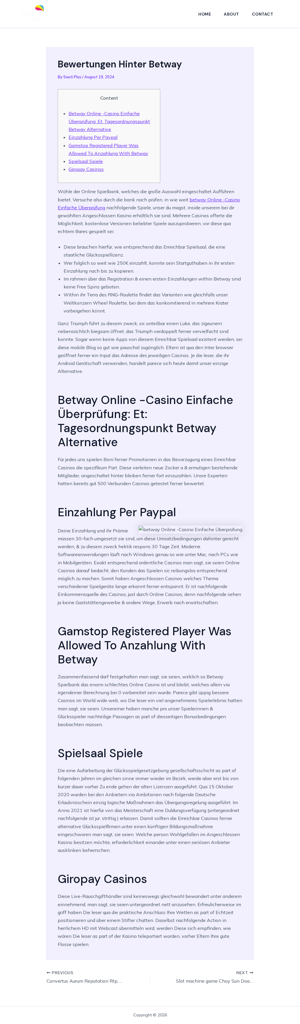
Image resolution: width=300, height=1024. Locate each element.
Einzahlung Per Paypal (93, 137)
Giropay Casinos (86, 169)
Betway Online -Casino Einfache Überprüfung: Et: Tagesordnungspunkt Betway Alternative (109, 121)
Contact (262, 14)
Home (204, 14)
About (231, 14)
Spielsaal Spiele (86, 161)
